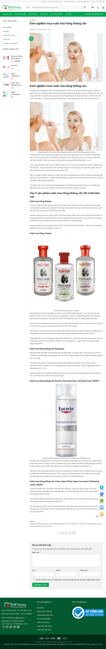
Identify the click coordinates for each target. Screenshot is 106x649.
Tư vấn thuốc (20, 14)
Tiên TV (49, 29)
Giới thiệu (43, 1)
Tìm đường (101, 490)
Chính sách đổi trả (69, 1)
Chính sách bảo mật (83, 1)
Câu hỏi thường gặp (44, 619)
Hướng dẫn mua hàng (44, 611)
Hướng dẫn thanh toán (55, 1)
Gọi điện (102, 503)
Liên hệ (93, 1)
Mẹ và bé (6, 39)
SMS (102, 516)
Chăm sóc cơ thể (9, 35)
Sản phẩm (32, 14)
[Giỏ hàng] (103, 7)
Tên (34, 570)
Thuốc (68, 14)
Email (58, 570)
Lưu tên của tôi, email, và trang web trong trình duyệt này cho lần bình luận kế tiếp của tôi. (68, 580)
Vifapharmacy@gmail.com (15, 618)
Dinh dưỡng (7, 27)
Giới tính (6, 31)
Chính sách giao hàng (44, 626)
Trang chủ (7, 14)
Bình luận (36, 552)
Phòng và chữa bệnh (10, 43)
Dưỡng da (33, 20)
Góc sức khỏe (56, 14)
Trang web (83, 570)
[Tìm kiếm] (85, 7)
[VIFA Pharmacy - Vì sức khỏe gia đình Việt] (12, 7)
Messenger (102, 509)
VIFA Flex (44, 14)
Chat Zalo (101, 496)
